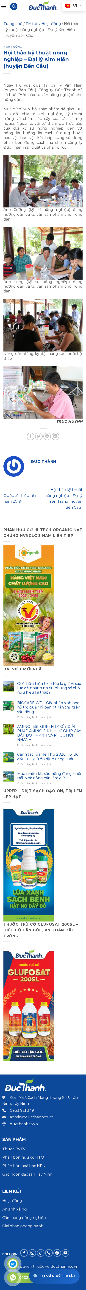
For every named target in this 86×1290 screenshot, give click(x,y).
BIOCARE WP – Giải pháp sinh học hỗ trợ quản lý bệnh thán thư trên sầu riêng (48, 707)
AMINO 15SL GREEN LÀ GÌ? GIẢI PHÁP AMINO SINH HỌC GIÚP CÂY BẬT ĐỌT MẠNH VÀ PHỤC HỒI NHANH (49, 733)
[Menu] (3, 6)
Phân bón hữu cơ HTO (23, 1157)
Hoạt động (51, 24)
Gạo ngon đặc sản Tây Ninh (27, 1174)
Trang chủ (12, 24)
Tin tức (31, 24)
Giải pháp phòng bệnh (22, 1226)
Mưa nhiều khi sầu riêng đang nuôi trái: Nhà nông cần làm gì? (49, 775)
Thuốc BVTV (13, 1149)
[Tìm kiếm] (13, 6)
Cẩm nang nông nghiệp (24, 1218)
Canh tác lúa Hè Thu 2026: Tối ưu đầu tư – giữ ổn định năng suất (48, 756)
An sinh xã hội (14, 1209)
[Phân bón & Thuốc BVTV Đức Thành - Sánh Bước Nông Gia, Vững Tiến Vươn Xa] (43, 6)
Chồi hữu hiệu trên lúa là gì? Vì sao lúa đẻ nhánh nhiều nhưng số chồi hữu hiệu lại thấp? (49, 688)
